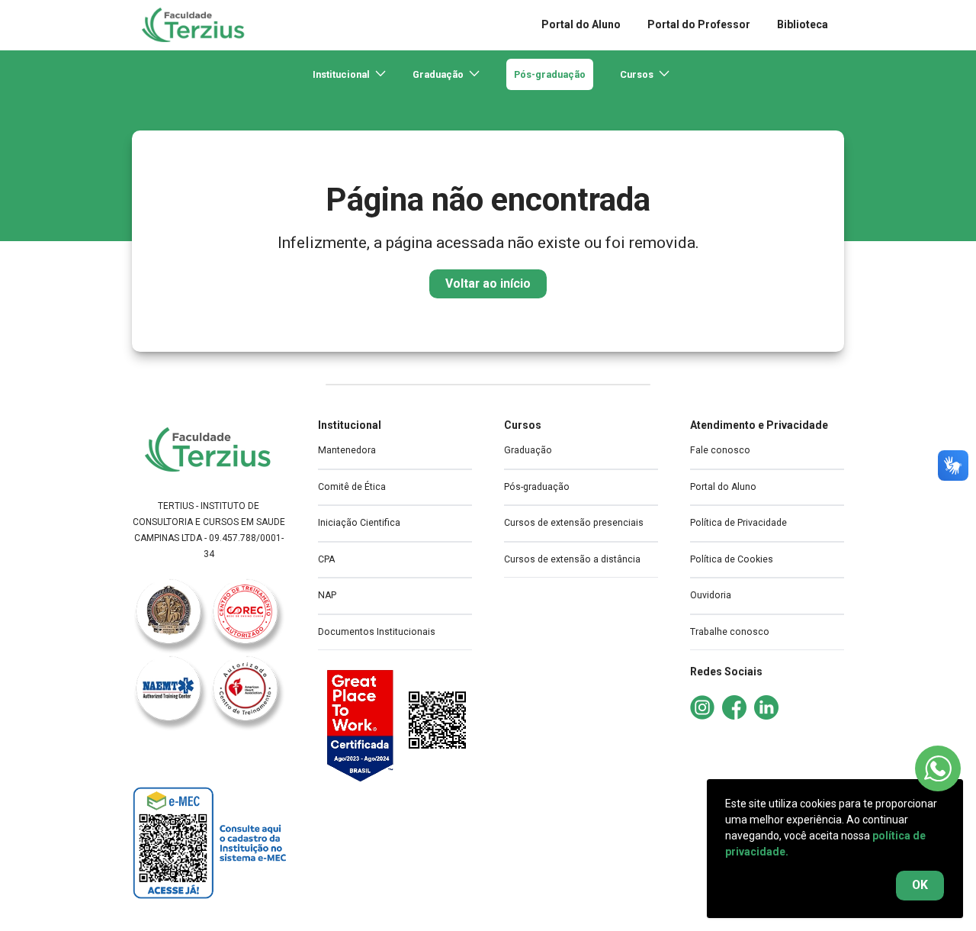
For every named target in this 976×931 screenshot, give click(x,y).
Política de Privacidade (738, 522)
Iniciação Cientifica (359, 522)
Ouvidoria (710, 595)
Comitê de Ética (352, 487)
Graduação (528, 450)
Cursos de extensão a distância (572, 559)
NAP (327, 595)
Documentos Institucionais (376, 632)
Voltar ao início (488, 283)
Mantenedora (347, 450)
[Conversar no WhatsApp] (938, 768)
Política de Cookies (731, 559)
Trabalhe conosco (729, 632)
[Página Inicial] (209, 449)
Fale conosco (720, 450)
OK (920, 885)
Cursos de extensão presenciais (574, 522)
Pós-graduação (550, 74)
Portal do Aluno (723, 487)
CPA (326, 559)
